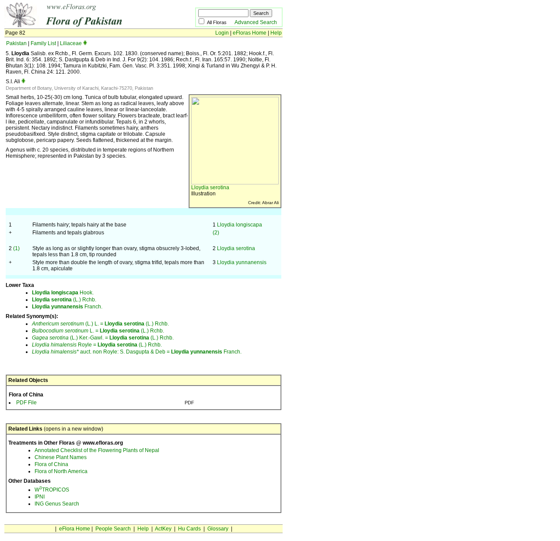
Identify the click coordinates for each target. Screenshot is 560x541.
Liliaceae (71, 43)
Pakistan (16, 43)
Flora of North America (61, 471)
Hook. (63, 293)
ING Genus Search (57, 504)
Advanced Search (255, 22)
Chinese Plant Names (61, 457)
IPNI (40, 497)
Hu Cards (189, 529)
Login (222, 33)
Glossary (217, 529)
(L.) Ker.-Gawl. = (70, 338)
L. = (66, 331)
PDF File (26, 403)
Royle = (65, 345)
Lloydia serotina (210, 187)
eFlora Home (74, 529)
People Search (113, 529)
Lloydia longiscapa (239, 225)
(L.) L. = (68, 324)
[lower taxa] (85, 43)
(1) (16, 248)
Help (276, 33)
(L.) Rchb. (64, 300)
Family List (43, 43)
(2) (216, 233)
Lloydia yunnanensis (241, 262)
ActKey (163, 529)
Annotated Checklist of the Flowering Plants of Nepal (97, 450)
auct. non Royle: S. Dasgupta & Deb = (101, 352)
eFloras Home (249, 33)
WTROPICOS (52, 490)
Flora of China (51, 464)
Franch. (67, 307)
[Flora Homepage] (86, 25)
